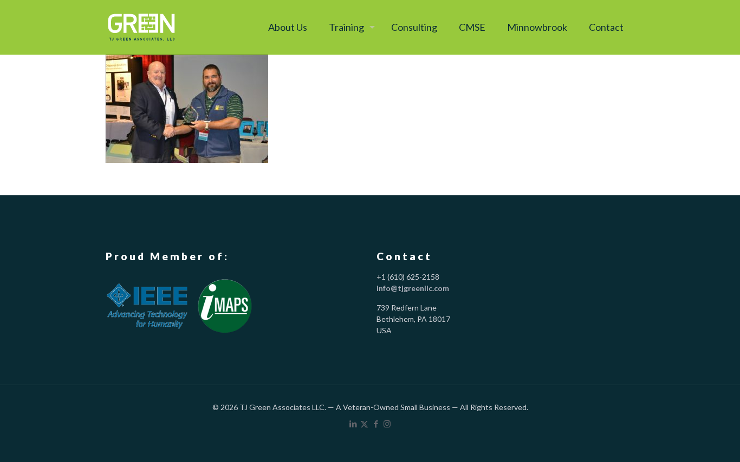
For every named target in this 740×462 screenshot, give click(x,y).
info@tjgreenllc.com (413, 288)
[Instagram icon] (387, 423)
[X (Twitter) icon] (364, 423)
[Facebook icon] (376, 423)
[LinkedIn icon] (353, 423)
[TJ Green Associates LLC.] (141, 27)
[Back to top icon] (686, 438)
